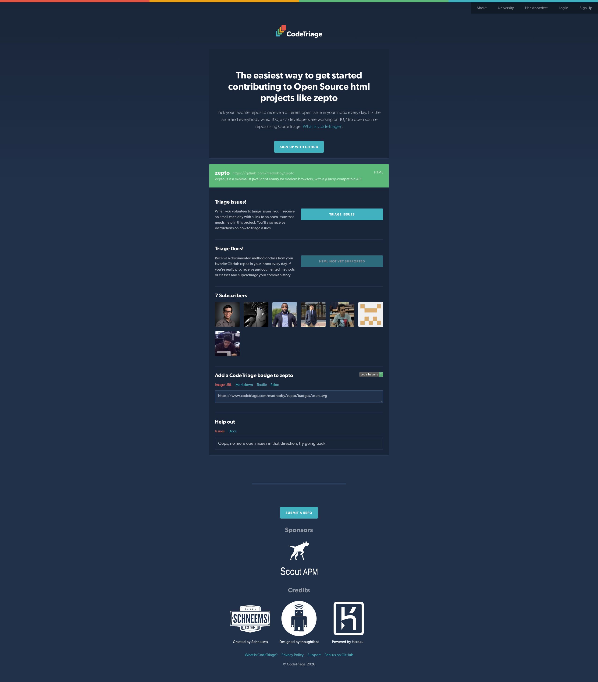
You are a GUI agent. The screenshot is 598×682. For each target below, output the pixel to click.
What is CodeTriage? (322, 126)
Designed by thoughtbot (299, 642)
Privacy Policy (292, 655)
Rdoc (275, 384)
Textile (262, 384)
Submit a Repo (299, 513)
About (482, 8)
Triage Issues (342, 214)
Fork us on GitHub (338, 655)
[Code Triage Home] (299, 31)
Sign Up (586, 8)
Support (314, 655)
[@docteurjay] (284, 325)
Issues (220, 431)
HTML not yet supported (342, 261)
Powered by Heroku (347, 642)
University (506, 8)
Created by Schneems (250, 642)
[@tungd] (227, 355)
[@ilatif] (342, 325)
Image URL (223, 384)
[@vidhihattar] (370, 325)
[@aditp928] (313, 325)
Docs (232, 431)
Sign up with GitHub (299, 147)
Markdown (244, 384)
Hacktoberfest (536, 8)
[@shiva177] (256, 325)
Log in (563, 8)
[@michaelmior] (227, 325)
